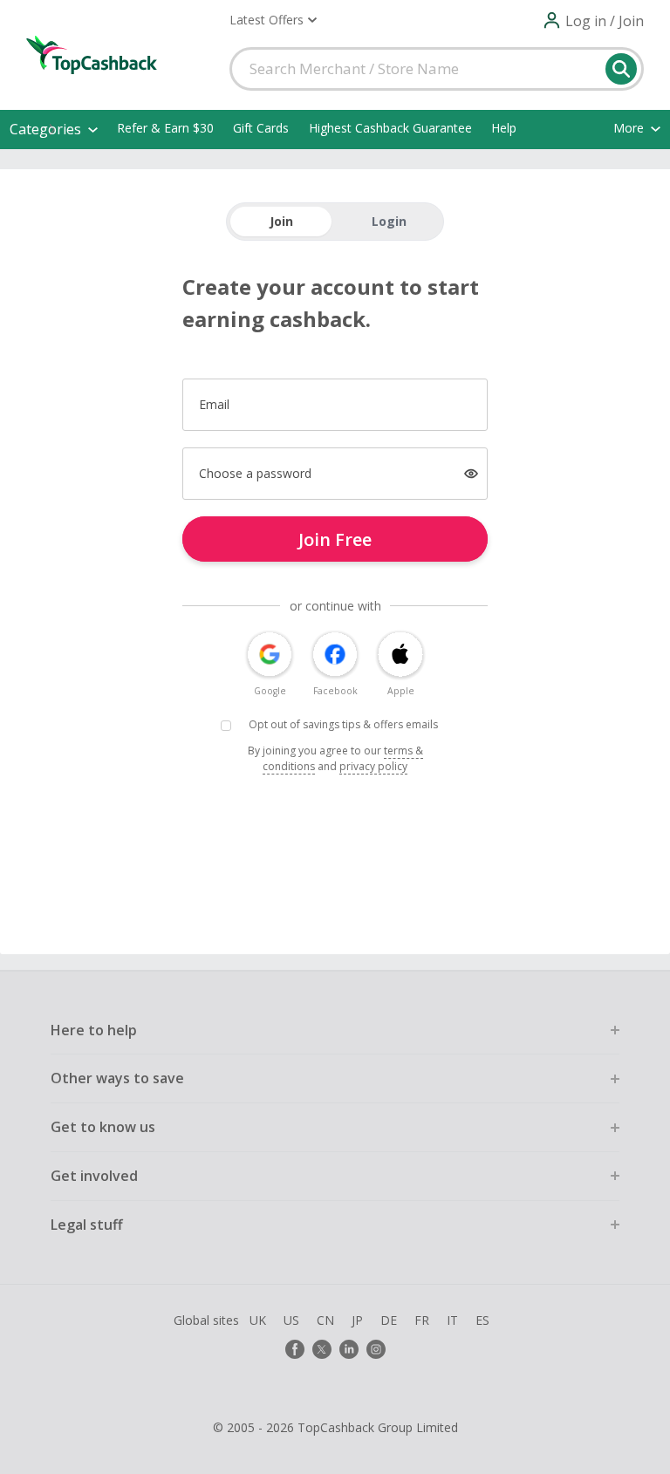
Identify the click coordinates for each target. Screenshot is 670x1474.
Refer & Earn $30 (165, 127)
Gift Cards (261, 127)
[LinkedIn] (349, 1349)
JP (357, 1320)
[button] (273, 20)
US (291, 1320)
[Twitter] (322, 1349)
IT (452, 1320)
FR (421, 1320)
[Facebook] (294, 1349)
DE (388, 1320)
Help (503, 127)
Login (389, 221)
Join (281, 221)
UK (258, 1320)
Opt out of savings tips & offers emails (343, 724)
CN (325, 1320)
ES (482, 1320)
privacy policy (373, 766)
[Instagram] (376, 1349)
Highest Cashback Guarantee (390, 127)
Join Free (335, 539)
